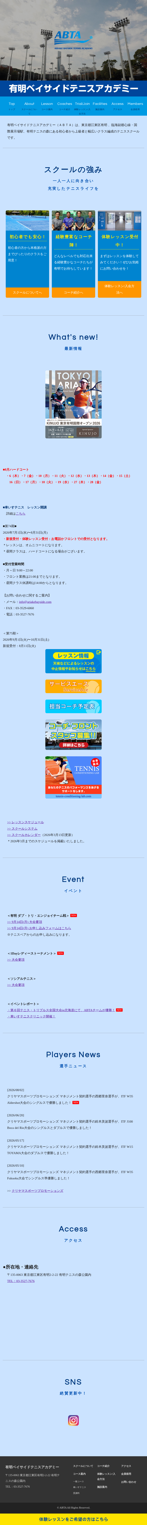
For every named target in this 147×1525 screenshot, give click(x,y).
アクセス (126, 1465)
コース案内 (79, 1473)
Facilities (100, 106)
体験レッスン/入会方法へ (119, 289)
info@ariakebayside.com (35, 602)
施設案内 (102, 1486)
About (29, 108)
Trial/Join (82, 108)
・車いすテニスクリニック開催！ (31, 1016)
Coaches (64, 106)
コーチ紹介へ (73, 292)
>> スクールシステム (22, 828)
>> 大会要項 (16, 959)
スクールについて (83, 1465)
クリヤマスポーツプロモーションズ (37, 1191)
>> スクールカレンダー (24, 835)
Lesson (47, 106)
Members (135, 106)
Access (118, 106)
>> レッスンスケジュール (25, 822)
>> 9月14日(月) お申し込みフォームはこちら (39, 928)
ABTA (63, 1507)
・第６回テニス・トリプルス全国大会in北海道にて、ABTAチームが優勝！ (61, 1010)
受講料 (76, 1493)
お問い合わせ (128, 1481)
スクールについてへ (27, 292)
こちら (20, 513)
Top (11, 106)
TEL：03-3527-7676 (21, 1281)
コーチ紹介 (103, 1465)
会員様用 (126, 1473)
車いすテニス (79, 1487)
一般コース (78, 1481)
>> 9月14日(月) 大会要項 (24, 922)
